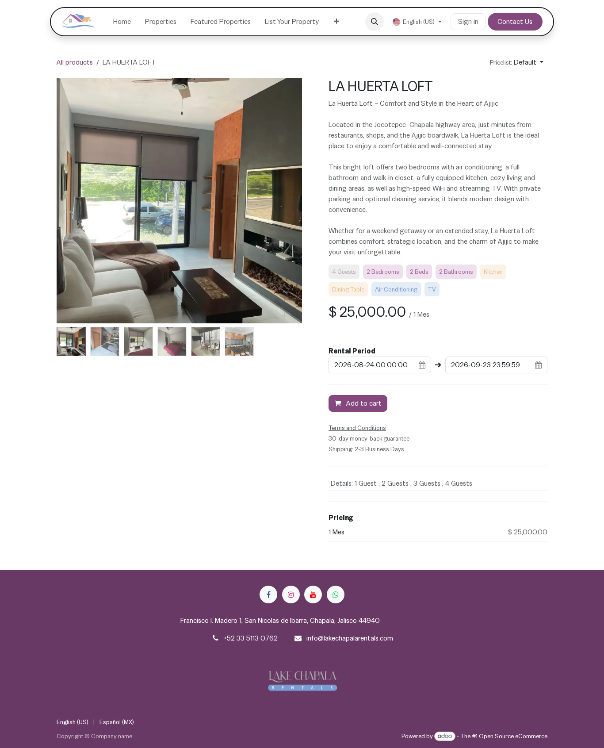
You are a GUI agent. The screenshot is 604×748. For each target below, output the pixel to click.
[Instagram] (291, 594)
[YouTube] (313, 594)
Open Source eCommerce (513, 736)
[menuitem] (122, 22)
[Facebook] (268, 594)
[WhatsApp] (335, 594)
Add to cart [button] (363, 403)
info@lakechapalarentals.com (349, 638)
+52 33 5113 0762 (251, 638)
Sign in (468, 21)
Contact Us (514, 21)
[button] (374, 21)
